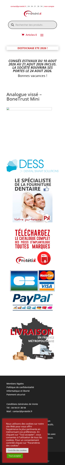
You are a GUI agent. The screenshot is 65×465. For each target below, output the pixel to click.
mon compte (49, 6)
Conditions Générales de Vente (22, 404)
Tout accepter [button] (15, 455)
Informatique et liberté (18, 390)
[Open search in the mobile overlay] (32, 24)
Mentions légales (15, 383)
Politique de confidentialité (20, 387)
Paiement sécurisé (15, 394)
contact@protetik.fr (18, 6)
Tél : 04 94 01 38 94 (16, 407)
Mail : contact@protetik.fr (19, 411)
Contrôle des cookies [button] (17, 450)
